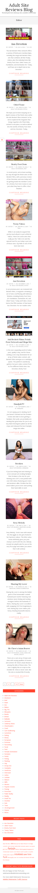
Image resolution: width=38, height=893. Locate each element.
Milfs (6, 782)
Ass (30, 47)
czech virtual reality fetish (14, 846)
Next (21, 684)
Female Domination (22, 588)
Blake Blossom (24, 843)
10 (16, 684)
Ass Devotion (19, 44)
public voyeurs (10, 854)
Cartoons (7, 721)
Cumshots (7, 733)
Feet (25, 169)
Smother (7, 801)
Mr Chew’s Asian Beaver (19, 648)
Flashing (7, 761)
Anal (5, 700)
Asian (21, 653)
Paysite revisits (9, 787)
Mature (6, 780)
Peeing (6, 789)
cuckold (5, 846)
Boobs (29, 527)
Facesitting (8, 745)
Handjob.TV (19, 404)
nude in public (24, 851)
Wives (6, 812)
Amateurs (22, 527)
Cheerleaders (8, 726)
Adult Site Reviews (17, 109)
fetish (11, 849)
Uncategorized (9, 808)
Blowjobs (7, 712)
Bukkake (7, 719)
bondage (30, 843)
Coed (6, 728)
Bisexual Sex (17, 843)
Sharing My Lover (19, 584)
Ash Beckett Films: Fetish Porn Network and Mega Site (19, 340)
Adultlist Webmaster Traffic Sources (15, 879)
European (7, 740)
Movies (16, 654)
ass (12, 843)
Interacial (7, 773)
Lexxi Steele (17, 851)
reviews (18, 854)
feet (6, 849)
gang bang (26, 849)
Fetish (25, 109)
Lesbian (7, 777)
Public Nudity (8, 794)
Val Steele (26, 857)
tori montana (20, 857)
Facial (6, 747)
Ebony (6, 738)
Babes (6, 707)
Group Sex (7, 766)
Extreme (7, 742)
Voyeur (6, 810)
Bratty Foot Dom (19, 164)
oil (29, 851)
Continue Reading (19, 73)
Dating (6, 735)
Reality (21, 654)
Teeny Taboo (19, 224)
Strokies (19, 463)
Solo (5, 803)
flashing (22, 849)
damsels (23, 846)
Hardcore (27, 653)
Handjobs (20, 408)
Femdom (7, 754)
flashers (17, 849)
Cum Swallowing (9, 731)
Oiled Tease (19, 104)
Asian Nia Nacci (7, 843)
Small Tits (7, 798)
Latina (19, 529)
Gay (5, 763)
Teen (19, 228)
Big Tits (7, 710)
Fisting (6, 759)
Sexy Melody (19, 522)
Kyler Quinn (10, 851)
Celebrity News (9, 724)
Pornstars (7, 791)
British (6, 717)
